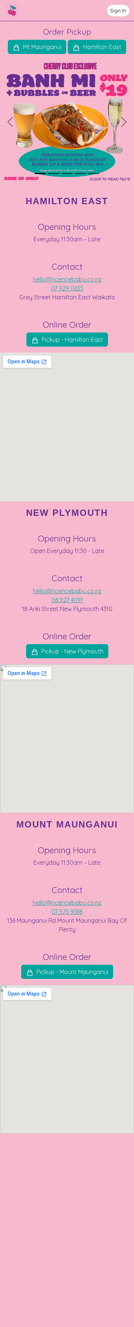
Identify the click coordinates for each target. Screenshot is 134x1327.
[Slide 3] (67, 173)
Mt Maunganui (41, 47)
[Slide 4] (80, 173)
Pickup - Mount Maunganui (71, 972)
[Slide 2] (53, 173)
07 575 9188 (67, 911)
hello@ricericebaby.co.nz (67, 279)
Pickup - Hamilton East (71, 339)
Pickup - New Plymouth (71, 651)
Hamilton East (101, 47)
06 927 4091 (67, 600)
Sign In (118, 10)
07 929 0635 (67, 288)
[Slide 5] (93, 173)
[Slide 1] (40, 173)
